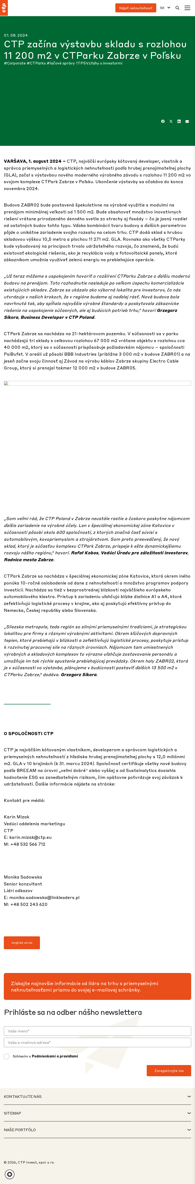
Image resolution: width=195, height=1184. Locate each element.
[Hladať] (177, 8)
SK (162, 8)
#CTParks (37, 62)
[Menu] (187, 8)
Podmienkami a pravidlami (55, 1056)
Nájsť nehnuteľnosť (135, 8)
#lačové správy (61, 62)
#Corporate (15, 62)
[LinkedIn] (179, 121)
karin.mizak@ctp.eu (30, 837)
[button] (10, 1174)
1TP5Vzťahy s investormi (99, 62)
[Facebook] (163, 121)
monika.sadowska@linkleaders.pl (44, 897)
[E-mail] (187, 121)
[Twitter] (171, 121)
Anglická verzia (21, 942)
